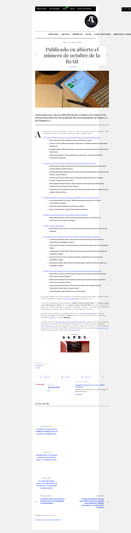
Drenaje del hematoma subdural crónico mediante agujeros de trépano (66, 215)
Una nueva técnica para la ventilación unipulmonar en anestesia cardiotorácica (46, 431)
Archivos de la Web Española (88, 313)
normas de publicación (71, 298)
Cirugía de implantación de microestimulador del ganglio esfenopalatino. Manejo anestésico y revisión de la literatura (92, 501)
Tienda (65, 8)
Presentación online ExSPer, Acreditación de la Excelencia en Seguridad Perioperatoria (46, 484)
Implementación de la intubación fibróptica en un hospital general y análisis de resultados (72, 237)
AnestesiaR (73, 67)
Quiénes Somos (42, 8)
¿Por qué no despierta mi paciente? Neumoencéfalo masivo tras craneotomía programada (72, 137)
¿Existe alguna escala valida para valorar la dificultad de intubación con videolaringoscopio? (72, 271)
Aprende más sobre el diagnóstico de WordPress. (48, 520)
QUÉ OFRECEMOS (54, 8)
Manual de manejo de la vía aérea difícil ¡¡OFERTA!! (90, 386)
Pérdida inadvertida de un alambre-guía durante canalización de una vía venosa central (71, 197)
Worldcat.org (53, 317)
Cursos (72, 8)
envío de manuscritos (74, 330)
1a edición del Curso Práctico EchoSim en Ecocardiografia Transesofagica (52, 499)
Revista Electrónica (84, 8)
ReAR (65, 42)
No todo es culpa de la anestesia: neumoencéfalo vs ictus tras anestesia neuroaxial (70, 163)
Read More (79, 394)
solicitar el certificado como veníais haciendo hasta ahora (70, 322)
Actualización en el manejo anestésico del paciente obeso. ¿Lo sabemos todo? (46, 457)
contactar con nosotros (51, 326)
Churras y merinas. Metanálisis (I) (54, 226)
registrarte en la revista (101, 328)
